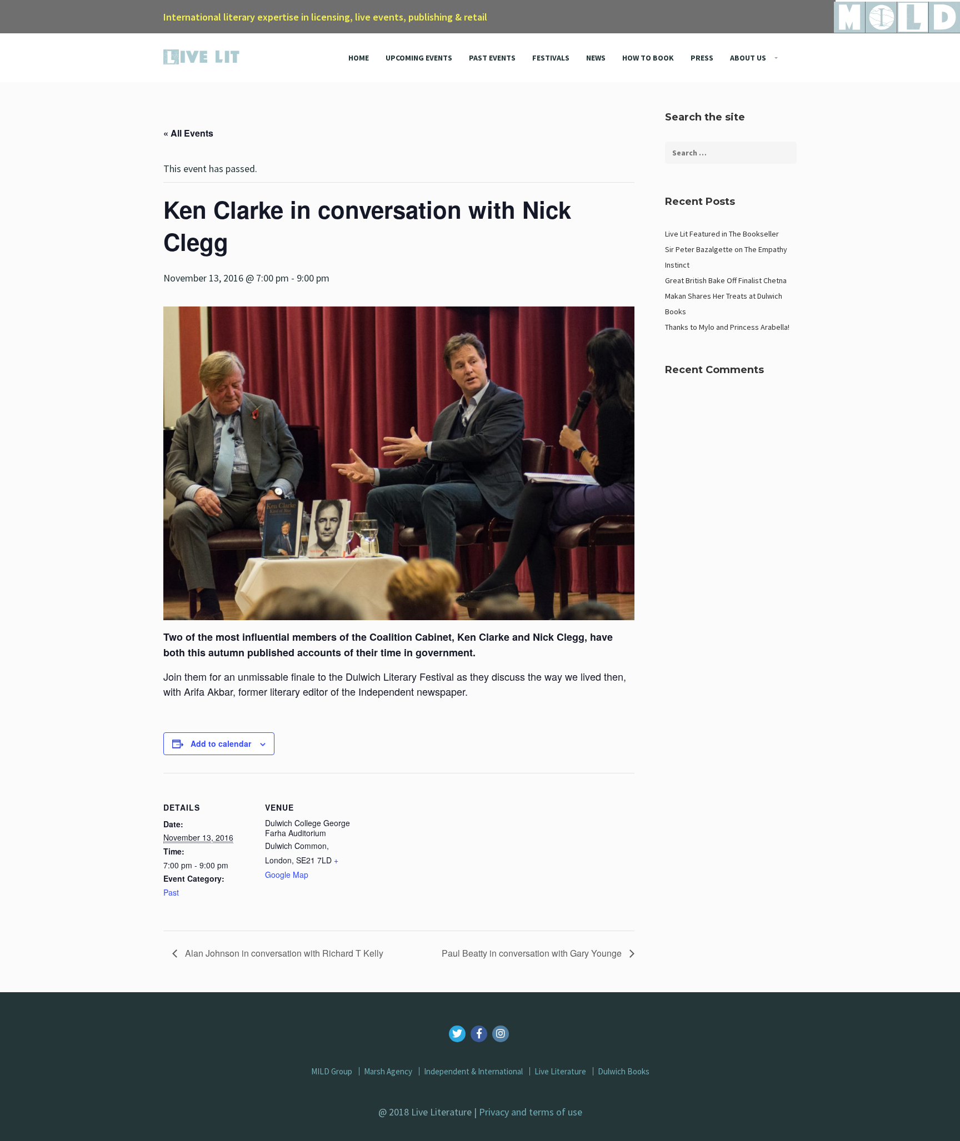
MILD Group (331, 1071)
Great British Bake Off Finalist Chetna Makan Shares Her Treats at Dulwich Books (726, 295)
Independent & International (473, 1071)
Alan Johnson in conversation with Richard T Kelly (283, 953)
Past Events (492, 58)
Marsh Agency (388, 1071)
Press (702, 58)
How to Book (648, 58)
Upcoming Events (419, 58)
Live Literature (560, 1071)
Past (171, 892)
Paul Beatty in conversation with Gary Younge (533, 953)
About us (748, 58)
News (596, 58)
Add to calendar (221, 743)
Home (358, 58)
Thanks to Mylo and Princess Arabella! (727, 327)
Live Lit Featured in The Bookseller (722, 234)
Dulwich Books (623, 1071)
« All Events (188, 133)
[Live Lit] (202, 54)
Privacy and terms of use (530, 1111)
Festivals (550, 58)
